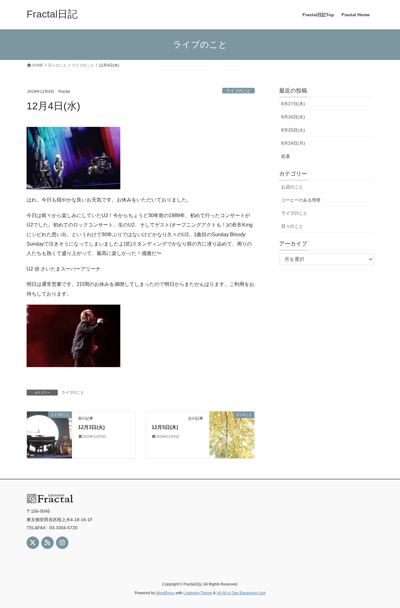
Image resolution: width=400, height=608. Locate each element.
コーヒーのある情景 (301, 199)
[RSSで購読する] (47, 542)
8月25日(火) (293, 129)
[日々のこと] (231, 434)
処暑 (285, 156)
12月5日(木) (165, 427)
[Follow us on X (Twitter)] (33, 542)
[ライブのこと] (49, 434)
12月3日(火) (91, 427)
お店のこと (292, 186)
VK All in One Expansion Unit (241, 593)
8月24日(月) (293, 143)
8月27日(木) (293, 103)
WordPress (165, 593)
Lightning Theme (197, 593)
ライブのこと (238, 90)
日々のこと (292, 226)
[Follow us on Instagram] (62, 542)
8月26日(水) (293, 116)
